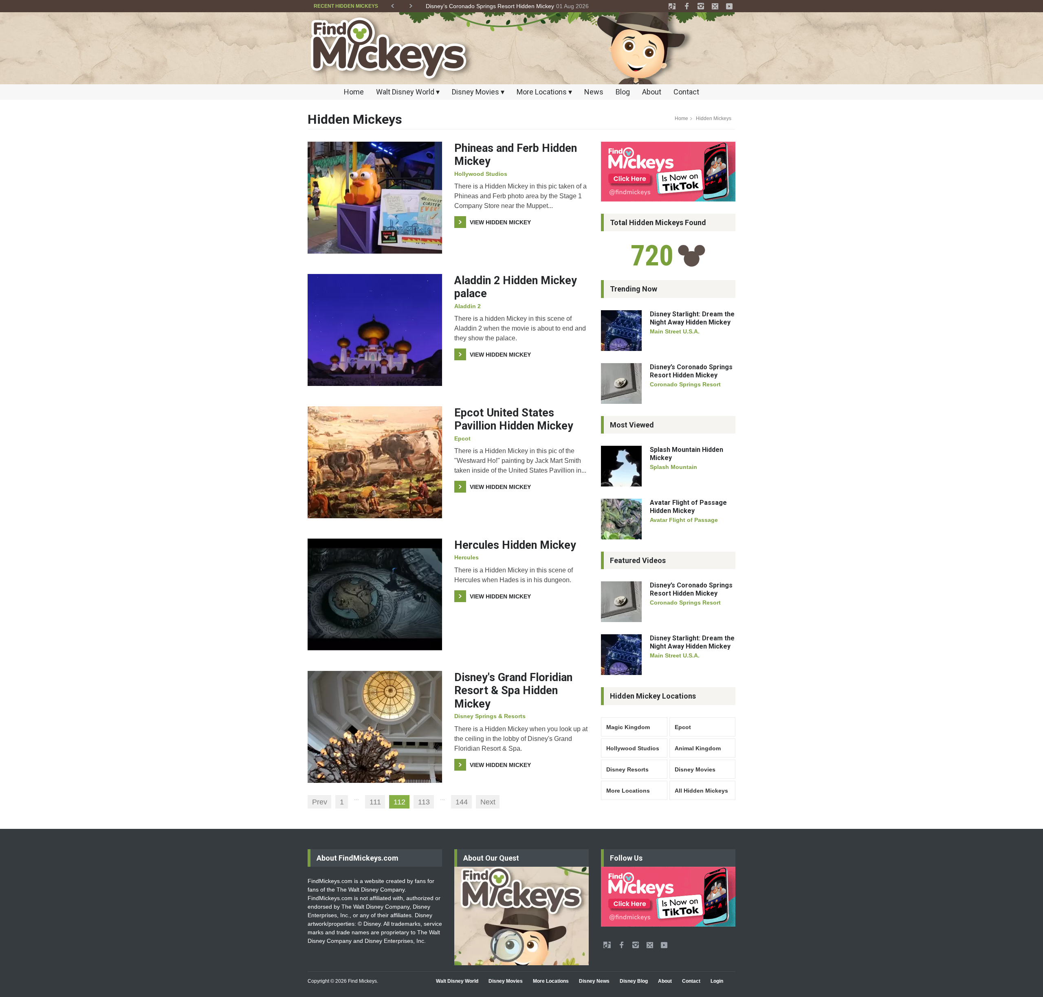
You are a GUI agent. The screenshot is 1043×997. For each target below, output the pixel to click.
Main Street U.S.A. (675, 331)
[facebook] (686, 6)
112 (399, 802)
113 (424, 802)
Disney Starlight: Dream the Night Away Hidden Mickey (692, 318)
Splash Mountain (673, 467)
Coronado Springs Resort (685, 384)
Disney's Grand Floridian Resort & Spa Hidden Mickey (513, 690)
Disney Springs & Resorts (490, 716)
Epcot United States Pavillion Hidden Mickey (513, 419)
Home (354, 92)
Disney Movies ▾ (478, 92)
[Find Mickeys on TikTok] (668, 172)
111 (375, 802)
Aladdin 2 (467, 306)
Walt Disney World (457, 981)
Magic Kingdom (628, 727)
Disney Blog (634, 981)
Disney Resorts (627, 769)
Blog (623, 92)
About (651, 92)
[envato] (672, 6)
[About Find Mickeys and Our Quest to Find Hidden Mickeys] (521, 916)
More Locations (628, 790)
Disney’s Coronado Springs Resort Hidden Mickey (691, 371)
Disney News (594, 981)
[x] (715, 6)
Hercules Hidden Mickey (515, 545)
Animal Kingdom (698, 748)
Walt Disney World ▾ (408, 92)
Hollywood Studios (480, 174)
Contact (686, 92)
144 (461, 802)
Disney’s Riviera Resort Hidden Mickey (475, 6)
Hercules (466, 557)
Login (717, 981)
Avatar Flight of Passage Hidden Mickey (688, 507)
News (593, 92)
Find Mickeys (362, 981)
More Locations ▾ (544, 92)
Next (487, 802)
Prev (319, 802)
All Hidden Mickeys (701, 790)
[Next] (411, 4)
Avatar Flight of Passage (684, 520)
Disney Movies (695, 769)
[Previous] (392, 4)
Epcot (462, 438)
